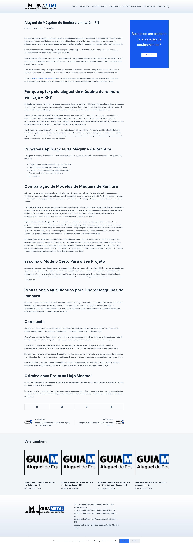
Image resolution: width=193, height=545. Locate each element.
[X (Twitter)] (61, 407)
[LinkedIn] (111, 407)
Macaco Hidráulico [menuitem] (99, 6)
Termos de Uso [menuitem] (149, 6)
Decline (135, 541)
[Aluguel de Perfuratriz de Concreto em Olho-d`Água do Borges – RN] (115, 462)
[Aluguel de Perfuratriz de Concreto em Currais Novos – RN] (78, 462)
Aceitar (124, 541)
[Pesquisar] (168, 7)
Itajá (50, 28)
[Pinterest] (86, 407)
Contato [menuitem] (161, 6)
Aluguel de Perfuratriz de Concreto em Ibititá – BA (94, 510)
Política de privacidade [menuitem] (132, 6)
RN (53, 28)
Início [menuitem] (75, 6)
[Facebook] (37, 407)
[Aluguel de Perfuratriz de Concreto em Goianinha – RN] (41, 462)
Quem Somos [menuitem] (84, 6)
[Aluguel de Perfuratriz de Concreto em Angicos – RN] (152, 462)
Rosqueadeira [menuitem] (115, 6)
